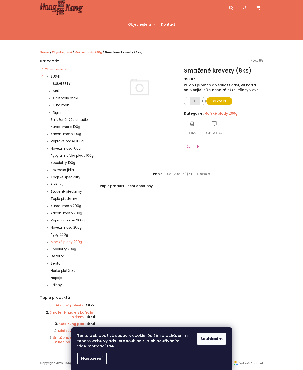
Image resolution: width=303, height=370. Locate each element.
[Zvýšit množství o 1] (202, 101)
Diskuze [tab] (203, 174)
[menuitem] (142, 24)
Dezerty (57, 256)
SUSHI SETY (61, 83)
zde (110, 346)
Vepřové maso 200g (67, 220)
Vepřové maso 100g (67, 141)
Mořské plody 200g (66, 241)
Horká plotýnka (62, 270)
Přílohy (56, 285)
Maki (56, 90)
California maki (65, 98)
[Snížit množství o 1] (187, 101)
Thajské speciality (65, 177)
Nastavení (92, 358)
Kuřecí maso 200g (65, 205)
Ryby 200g (59, 234)
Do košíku (219, 101)
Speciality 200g (63, 249)
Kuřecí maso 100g (65, 126)
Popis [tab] (157, 174)
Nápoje (56, 277)
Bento (55, 263)
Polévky (56, 184)
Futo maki (60, 105)
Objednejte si (56, 69)
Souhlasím (211, 338)
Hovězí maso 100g (65, 148)
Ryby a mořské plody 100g (72, 155)
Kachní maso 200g (66, 213)
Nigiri (56, 112)
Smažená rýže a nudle (69, 119)
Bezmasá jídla (62, 170)
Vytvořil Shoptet (251, 363)
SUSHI (55, 76)
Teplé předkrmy (63, 198)
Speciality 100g (62, 162)
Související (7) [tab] (179, 174)
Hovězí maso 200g (66, 227)
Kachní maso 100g (65, 134)
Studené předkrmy (66, 191)
